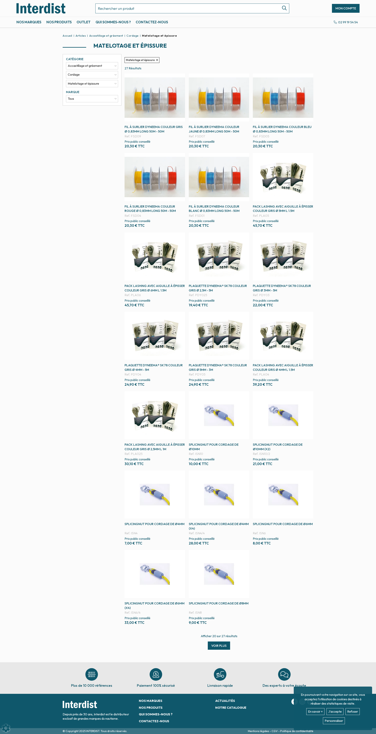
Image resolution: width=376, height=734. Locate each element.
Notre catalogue (230, 708)
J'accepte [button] (335, 711)
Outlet (83, 22)
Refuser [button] (352, 711)
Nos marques (28, 22)
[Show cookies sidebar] (6, 728)
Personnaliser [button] (334, 721)
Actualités (225, 701)
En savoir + (315, 711)
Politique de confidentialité (296, 731)
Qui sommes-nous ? (113, 22)
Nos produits (59, 22)
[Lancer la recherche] (283, 8)
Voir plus (219, 646)
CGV (275, 731)
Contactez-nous (152, 22)
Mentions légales (259, 731)
